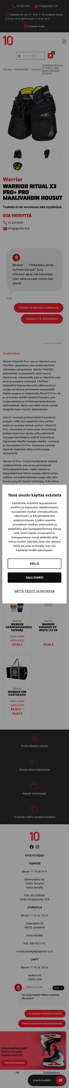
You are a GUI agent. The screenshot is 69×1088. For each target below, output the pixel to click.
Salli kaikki (34, 577)
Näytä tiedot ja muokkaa (34, 591)
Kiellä (34, 563)
